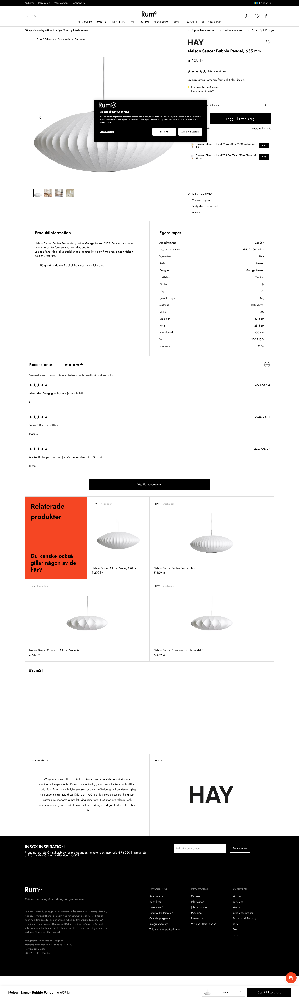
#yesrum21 (197, 913)
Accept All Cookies (190, 131)
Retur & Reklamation (161, 913)
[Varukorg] (267, 16)
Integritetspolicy (159, 924)
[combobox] (263, 3)
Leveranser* (156, 907)
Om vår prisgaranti (160, 918)
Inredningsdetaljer (243, 913)
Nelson (260, 263)
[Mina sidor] (247, 16)
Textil (235, 929)
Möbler (237, 896)
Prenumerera (240, 848)
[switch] (149, 364)
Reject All (164, 131)
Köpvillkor (155, 901)
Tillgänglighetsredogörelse (165, 929)
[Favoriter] (257, 16)
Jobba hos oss (199, 907)
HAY (261, 256)
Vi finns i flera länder (203, 924)
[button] (264, 3)
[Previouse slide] (41, 118)
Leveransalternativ (261, 128)
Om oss (195, 896)
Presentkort (197, 918)
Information (197, 901)
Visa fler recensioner (149, 484)
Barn (235, 924)
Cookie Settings (107, 131)
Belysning (238, 901)
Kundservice (156, 896)
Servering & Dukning (245, 918)
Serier (236, 935)
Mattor (236, 907)
